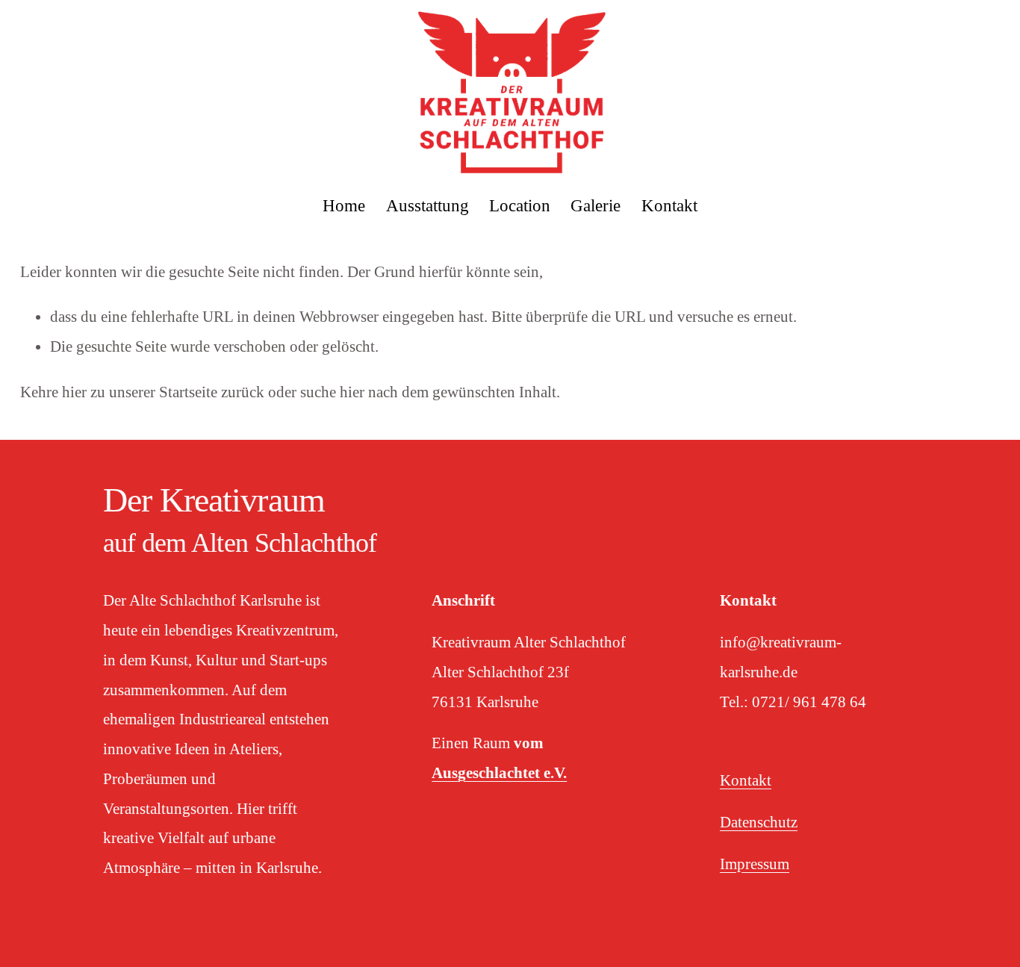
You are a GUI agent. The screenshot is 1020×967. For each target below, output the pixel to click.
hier (74, 392)
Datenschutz (758, 822)
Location (519, 205)
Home (344, 205)
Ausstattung (427, 205)
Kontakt (669, 205)
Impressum (754, 864)
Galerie (595, 205)
